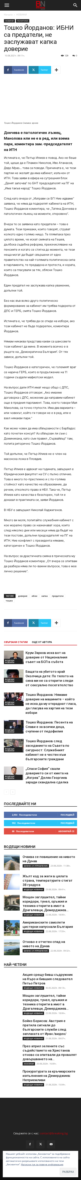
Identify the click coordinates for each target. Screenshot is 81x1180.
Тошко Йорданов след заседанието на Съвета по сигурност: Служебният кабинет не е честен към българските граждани (47, 750)
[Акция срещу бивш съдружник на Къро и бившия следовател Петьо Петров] (12, 980)
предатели (58, 595)
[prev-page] (6, 792)
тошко (9, 600)
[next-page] (12, 792)
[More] (56, 70)
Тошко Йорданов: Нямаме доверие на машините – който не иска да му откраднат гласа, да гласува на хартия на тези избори (51, 704)
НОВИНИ (21, 14)
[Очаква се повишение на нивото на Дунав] (12, 862)
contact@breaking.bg (54, 1133)
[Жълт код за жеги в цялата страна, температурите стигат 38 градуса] (12, 882)
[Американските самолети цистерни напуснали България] (12, 928)
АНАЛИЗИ (29, 1063)
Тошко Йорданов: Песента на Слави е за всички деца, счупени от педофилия (49, 726)
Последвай (67, 814)
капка (44, 595)
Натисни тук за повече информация (42, 1164)
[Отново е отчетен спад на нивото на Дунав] (12, 947)
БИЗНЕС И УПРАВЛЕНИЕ (36, 865)
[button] (6, 5)
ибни (34, 595)
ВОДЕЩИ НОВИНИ (9, 661)
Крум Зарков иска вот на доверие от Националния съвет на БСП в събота (46, 657)
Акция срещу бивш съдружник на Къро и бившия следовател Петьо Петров (48, 979)
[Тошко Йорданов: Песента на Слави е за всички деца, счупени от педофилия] (14, 727)
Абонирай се (66, 831)
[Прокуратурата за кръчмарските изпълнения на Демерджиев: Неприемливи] (12, 1077)
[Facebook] (30, 1144)
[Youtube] (51, 1144)
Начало (8, 14)
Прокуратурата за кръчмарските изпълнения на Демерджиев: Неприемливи (49, 1075)
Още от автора (42, 642)
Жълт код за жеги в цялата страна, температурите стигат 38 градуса (48, 880)
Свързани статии (16, 642)
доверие (22, 595)
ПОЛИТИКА (22, 20)
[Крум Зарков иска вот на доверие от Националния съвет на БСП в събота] (14, 657)
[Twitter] (40, 1144)
